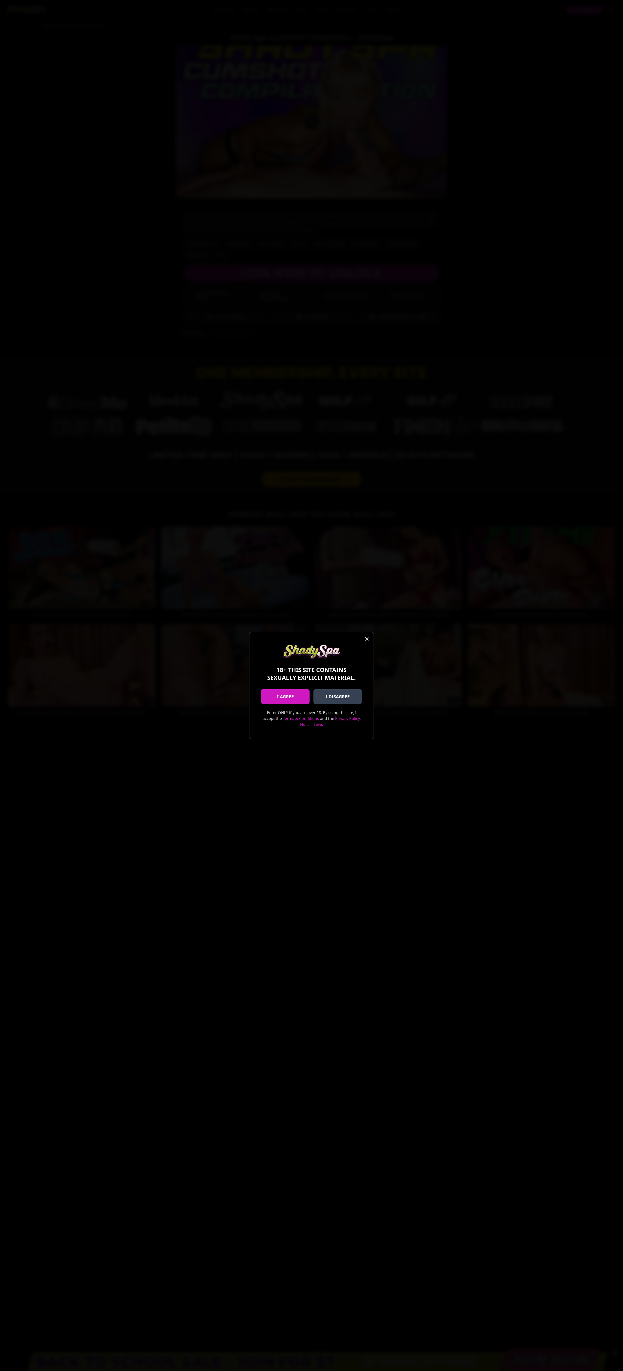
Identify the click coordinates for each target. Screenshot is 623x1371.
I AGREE (285, 696)
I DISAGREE (338, 696)
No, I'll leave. (311, 724)
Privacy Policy (347, 718)
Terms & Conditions (301, 718)
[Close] (367, 639)
